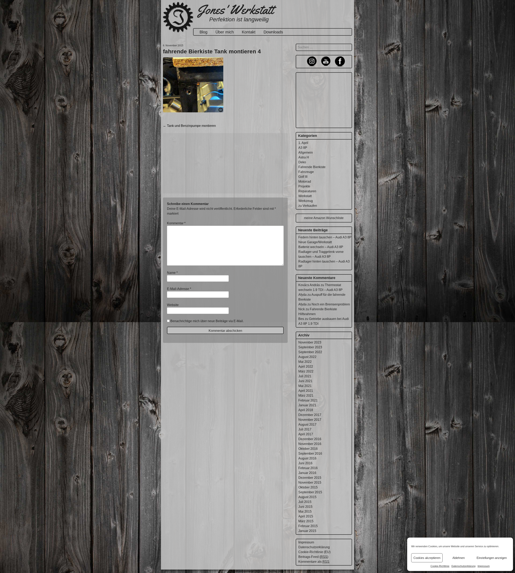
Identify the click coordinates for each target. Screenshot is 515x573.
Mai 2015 (305, 511)
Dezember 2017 (309, 415)
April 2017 (305, 434)
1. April (303, 143)
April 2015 (305, 516)
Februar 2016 (308, 468)
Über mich (224, 32)
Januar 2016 (307, 473)
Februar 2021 (308, 400)
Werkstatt (305, 196)
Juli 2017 (304, 429)
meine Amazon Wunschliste (324, 218)
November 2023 (309, 342)
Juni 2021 (305, 381)
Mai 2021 (305, 386)
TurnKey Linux (276, 571)
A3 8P (302, 147)
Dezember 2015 (309, 477)
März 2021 (305, 395)
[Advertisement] (225, 163)
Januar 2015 (307, 531)
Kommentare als (313, 561)
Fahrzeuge (306, 172)
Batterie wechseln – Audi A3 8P (320, 247)
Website (173, 305)
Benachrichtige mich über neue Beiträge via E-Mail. (207, 321)
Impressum (484, 566)
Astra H (303, 157)
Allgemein (305, 152)
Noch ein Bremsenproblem (331, 304)
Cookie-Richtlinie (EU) (314, 552)
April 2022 (305, 366)
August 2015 (307, 497)
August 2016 (307, 458)
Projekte (304, 186)
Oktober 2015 (308, 487)
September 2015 (310, 492)
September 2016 (310, 453)
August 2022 (307, 357)
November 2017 (309, 419)
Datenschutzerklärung (463, 566)
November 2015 (309, 482)
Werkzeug (305, 201)
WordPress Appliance (242, 571)
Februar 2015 (308, 526)
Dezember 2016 (309, 439)
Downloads (273, 32)
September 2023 (310, 347)
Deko (302, 162)
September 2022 (310, 352)
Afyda (302, 294)
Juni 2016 (305, 463)
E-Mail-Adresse (179, 289)
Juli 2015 (304, 502)
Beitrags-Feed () (313, 557)
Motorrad (304, 181)
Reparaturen (307, 191)
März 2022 (305, 371)
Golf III (302, 176)
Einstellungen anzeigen (492, 558)
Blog (203, 32)
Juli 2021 (304, 376)
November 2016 (309, 444)
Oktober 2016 (308, 448)
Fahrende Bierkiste (311, 167)
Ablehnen (458, 558)
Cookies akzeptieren (426, 558)
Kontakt (248, 32)
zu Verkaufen (307, 205)
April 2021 (305, 390)
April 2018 (305, 410)
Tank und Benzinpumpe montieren (189, 125)
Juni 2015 (305, 506)
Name (172, 272)
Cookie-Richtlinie (440, 566)
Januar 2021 (307, 405)
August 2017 (307, 424)
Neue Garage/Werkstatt (315, 242)
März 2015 (305, 521)
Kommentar (176, 223)
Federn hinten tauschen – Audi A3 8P (324, 237)
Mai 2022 (305, 361)
